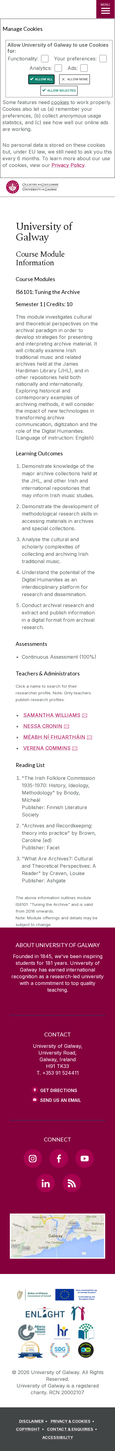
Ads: (72, 68)
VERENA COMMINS (47, 748)
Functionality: (23, 59)
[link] (56, 1295)
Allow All (44, 79)
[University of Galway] (32, 188)
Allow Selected (61, 90)
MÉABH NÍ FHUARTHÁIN (54, 737)
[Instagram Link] (33, 1158)
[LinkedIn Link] (45, 1183)
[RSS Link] (72, 1183)
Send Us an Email (60, 1100)
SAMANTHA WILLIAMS (51, 715)
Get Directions (58, 1090)
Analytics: (40, 68)
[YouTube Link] (84, 1158)
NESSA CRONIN (42, 726)
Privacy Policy (68, 165)
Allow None (77, 79)
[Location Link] (57, 1254)
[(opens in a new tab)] (57, 1301)
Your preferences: (75, 59)
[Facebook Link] (58, 1158)
